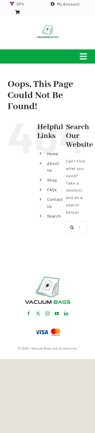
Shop (52, 180)
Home (53, 153)
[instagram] (47, 313)
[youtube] (57, 313)
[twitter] (38, 313)
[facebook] (29, 313)
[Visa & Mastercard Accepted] (47, 328)
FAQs (52, 189)
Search (54, 215)
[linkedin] (66, 313)
